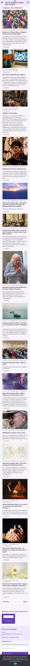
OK (15, 663)
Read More (6, 47)
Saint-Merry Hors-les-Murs (10, 70)
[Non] (28, 660)
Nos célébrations (13, 30)
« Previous (5, 601)
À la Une (4, 30)
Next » (26, 601)
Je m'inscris (7, 653)
